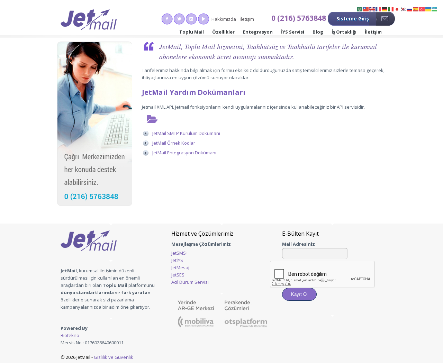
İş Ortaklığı (344, 32)
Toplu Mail (191, 32)
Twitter (179, 19)
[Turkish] (422, 9)
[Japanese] (397, 9)
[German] (385, 9)
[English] (372, 9)
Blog (318, 32)
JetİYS (177, 260)
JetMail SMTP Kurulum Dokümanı (186, 133)
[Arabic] (360, 9)
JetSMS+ (179, 253)
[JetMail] (89, 21)
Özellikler (223, 32)
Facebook (167, 19)
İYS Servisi (292, 32)
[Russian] (410, 9)
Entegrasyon (258, 32)
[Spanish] (416, 9)
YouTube (203, 19)
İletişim (246, 19)
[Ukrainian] (428, 9)
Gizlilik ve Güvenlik (113, 357)
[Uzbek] (435, 9)
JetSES (177, 275)
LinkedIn (191, 19)
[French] (379, 9)
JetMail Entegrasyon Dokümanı (184, 152)
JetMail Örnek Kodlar (173, 143)
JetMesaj (180, 267)
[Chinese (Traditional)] (366, 9)
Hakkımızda (223, 19)
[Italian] (391, 9)
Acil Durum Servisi (190, 282)
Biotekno (70, 335)
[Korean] (403, 9)
